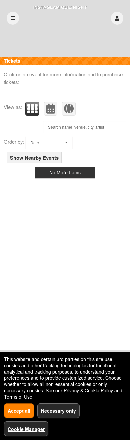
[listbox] (49, 142)
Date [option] (34, 142)
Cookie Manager (26, 429)
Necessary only (58, 410)
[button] (117, 18)
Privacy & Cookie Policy (88, 390)
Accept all (19, 410)
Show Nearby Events (34, 157)
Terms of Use (18, 396)
